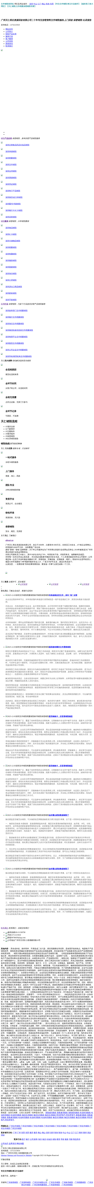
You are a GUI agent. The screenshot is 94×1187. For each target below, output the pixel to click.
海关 (40, 1139)
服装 (66, 1139)
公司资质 (9, 41)
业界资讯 (12, 1144)
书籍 (71, 1139)
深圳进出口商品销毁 (14, 287)
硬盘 (58, 1139)
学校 (62, 1139)
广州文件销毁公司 (40, 1182)
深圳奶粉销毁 (11, 293)
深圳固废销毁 (11, 267)
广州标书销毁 (67, 1182)
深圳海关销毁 (11, 274)
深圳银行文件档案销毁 (15, 317)
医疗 (23, 1139)
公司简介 (9, 32)
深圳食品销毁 (11, 228)
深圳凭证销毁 (11, 184)
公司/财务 (34, 1139)
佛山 (43, 4)
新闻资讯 (9, 44)
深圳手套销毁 (11, 300)
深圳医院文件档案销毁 (15, 343)
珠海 (48, 4)
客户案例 (9, 39)
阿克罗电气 (61, 1115)
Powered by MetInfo (24, 1155)
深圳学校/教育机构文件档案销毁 (19, 356)
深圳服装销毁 (11, 260)
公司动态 (4, 1144)
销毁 (6, 138)
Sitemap (4, 1155)
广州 (15, 1133)
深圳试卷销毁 (11, 217)
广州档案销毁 (80, 1182)
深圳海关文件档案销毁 (15, 324)
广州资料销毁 (25, 1182)
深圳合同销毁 (11, 171)
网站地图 (20, 1144)
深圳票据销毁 (11, 178)
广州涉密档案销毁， (40, 1185)
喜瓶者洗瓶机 (50, 1113)
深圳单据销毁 (11, 151)
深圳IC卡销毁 (11, 234)
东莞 (52, 4)
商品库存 (76, 1139)
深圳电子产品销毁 (13, 191)
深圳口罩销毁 (11, 280)
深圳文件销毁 (11, 165)
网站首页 (9, 29)
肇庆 (31, 1133)
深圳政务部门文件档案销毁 (17, 311)
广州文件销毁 (14, 1126)
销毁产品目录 (11, 34)
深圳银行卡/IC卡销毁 (14, 210)
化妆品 (49, 1139)
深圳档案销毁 (11, 158)
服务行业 (9, 36)
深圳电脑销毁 (11, 254)
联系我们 (9, 46)
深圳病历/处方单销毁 (14, 197)
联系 (4, 928)
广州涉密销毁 (67, 1185)
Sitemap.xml (11, 1155)
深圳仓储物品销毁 (13, 241)
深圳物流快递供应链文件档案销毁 (19, 330)
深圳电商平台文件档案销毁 (17, 337)
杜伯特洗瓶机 (85, 1113)
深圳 (31, 4)
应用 (4, 304)
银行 (27, 1139)
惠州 (81, 1133)
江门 (39, 4)
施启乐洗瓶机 (27, 1115)
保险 (54, 1139)
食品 (44, 1139)
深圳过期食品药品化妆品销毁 (17, 145)
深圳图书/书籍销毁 (13, 204)
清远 (89, 1133)
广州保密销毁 (12, 1182)
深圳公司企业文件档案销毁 (17, 350)
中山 (35, 4)
